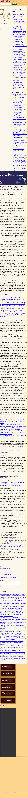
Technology (7, 673)
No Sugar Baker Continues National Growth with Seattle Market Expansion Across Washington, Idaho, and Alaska (20, 124)
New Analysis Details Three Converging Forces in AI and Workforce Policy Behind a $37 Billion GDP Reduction (13, 314)
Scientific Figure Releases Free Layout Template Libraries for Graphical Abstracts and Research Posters (19, 149)
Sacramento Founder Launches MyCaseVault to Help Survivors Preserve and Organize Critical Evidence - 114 (20, 44)
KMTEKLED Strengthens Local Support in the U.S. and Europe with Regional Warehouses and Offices (19, 71)
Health (9, 574)
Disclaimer (8, 577)
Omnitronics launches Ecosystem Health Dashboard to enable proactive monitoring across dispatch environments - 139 (19, 29)
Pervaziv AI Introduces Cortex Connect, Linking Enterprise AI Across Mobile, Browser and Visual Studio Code (12, 299)
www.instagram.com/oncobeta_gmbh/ (11, 485)
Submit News (7, 700)
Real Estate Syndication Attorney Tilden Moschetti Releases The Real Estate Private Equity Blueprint (12, 607)
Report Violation (15, 577)
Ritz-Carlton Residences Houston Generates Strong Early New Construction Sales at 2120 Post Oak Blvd (12, 651)
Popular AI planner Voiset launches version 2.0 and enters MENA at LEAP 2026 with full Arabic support (13, 425)
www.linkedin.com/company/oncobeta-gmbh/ (13, 482)
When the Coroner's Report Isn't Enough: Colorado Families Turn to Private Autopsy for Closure (19, 96)
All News (6, 694)
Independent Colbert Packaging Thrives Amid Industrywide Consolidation (19, 117)
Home (4, 667)
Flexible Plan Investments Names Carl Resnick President (13, 645)
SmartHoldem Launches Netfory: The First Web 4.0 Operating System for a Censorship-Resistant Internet (12, 594)
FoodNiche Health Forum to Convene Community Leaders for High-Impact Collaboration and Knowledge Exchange (13, 627)
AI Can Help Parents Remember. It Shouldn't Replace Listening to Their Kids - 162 (19, 15)
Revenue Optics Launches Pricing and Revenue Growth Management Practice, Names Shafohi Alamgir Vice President (13, 421)
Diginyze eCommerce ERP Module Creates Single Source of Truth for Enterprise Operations (12, 428)
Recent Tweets (3, 705)
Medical (5, 574)
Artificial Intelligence (7, 689)
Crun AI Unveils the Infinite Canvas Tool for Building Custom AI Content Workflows (13, 638)
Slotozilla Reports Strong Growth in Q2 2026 (11, 633)
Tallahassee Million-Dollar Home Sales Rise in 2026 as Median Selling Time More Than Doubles (13, 623)
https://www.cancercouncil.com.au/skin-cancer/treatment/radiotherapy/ (9, 539)
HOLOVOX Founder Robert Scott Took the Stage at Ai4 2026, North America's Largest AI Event (12, 630)
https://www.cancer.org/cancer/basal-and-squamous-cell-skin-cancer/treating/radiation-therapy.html (13, 545)
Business (5, 680)
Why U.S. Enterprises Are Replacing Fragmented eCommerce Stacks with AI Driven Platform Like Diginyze (11, 642)
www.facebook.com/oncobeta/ (9, 484)
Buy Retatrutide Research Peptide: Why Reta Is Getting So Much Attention (20, 142)
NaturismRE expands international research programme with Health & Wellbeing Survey (19, 103)
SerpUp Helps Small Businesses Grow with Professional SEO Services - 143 (19, 22)
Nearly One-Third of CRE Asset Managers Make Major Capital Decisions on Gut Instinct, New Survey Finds (13, 303)
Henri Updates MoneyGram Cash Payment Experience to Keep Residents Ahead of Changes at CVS (13, 654)
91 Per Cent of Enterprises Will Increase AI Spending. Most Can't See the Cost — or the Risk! (19, 78)
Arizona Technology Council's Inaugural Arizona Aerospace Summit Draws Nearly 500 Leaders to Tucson (19, 86)
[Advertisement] (8, 732)
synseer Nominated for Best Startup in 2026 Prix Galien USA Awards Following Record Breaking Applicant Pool (19, 167)
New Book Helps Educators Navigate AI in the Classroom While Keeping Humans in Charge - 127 (19, 37)
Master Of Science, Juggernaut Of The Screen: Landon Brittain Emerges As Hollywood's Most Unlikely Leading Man (20, 111)
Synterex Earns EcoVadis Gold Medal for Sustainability (13, 597)
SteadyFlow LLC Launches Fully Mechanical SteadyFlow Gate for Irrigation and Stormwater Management (11, 600)
